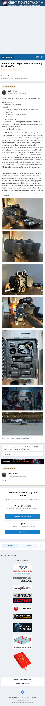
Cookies (33, 698)
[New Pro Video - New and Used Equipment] (22, 587)
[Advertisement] (22, 30)
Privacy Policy (14, 698)
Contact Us (25, 698)
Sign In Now (22, 532)
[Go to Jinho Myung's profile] (4, 92)
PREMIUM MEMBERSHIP (22, 679)
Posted (17, 94)
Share (11, 546)
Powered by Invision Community (22, 702)
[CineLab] (22, 642)
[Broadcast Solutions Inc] (22, 627)
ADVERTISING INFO (22, 683)
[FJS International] (22, 608)
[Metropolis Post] (22, 579)
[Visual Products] (22, 598)
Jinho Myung (8, 76)
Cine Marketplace (22, 78)
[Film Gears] (22, 569)
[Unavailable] (22, 214)
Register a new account (22, 516)
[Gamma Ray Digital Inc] (22, 616)
